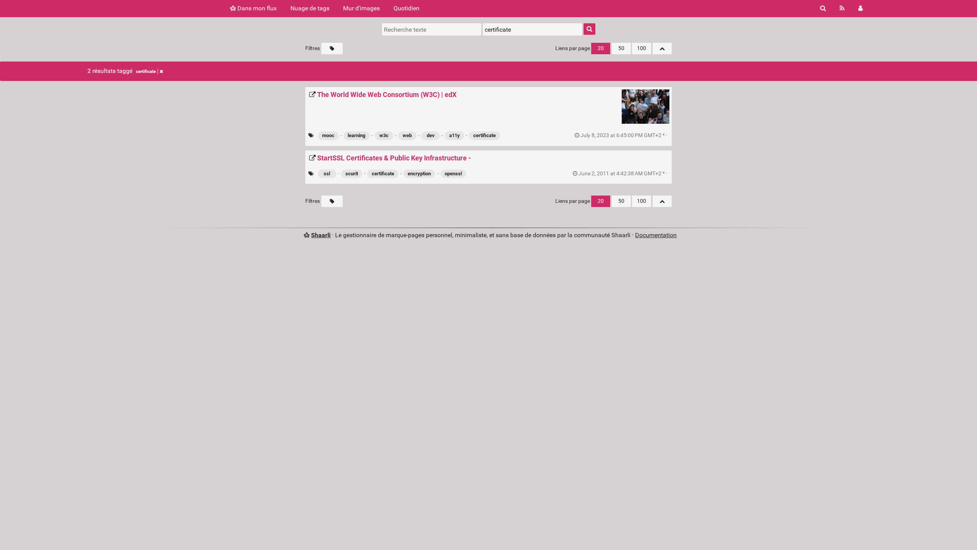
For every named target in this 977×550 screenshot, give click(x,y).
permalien (624, 136)
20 (601, 48)
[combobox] (532, 29)
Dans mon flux (256, 8)
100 (641, 48)
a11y (454, 135)
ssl (327, 173)
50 (621, 48)
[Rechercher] (823, 8)
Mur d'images (361, 8)
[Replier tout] (662, 48)
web (407, 135)
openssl (453, 173)
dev (431, 135)
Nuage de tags (309, 8)
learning (356, 135)
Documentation (656, 235)
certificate (146, 71)
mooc (328, 135)
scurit (351, 173)
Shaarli (321, 235)
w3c (384, 135)
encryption (419, 173)
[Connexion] (860, 8)
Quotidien (406, 8)
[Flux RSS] (842, 8)
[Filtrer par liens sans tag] (332, 48)
